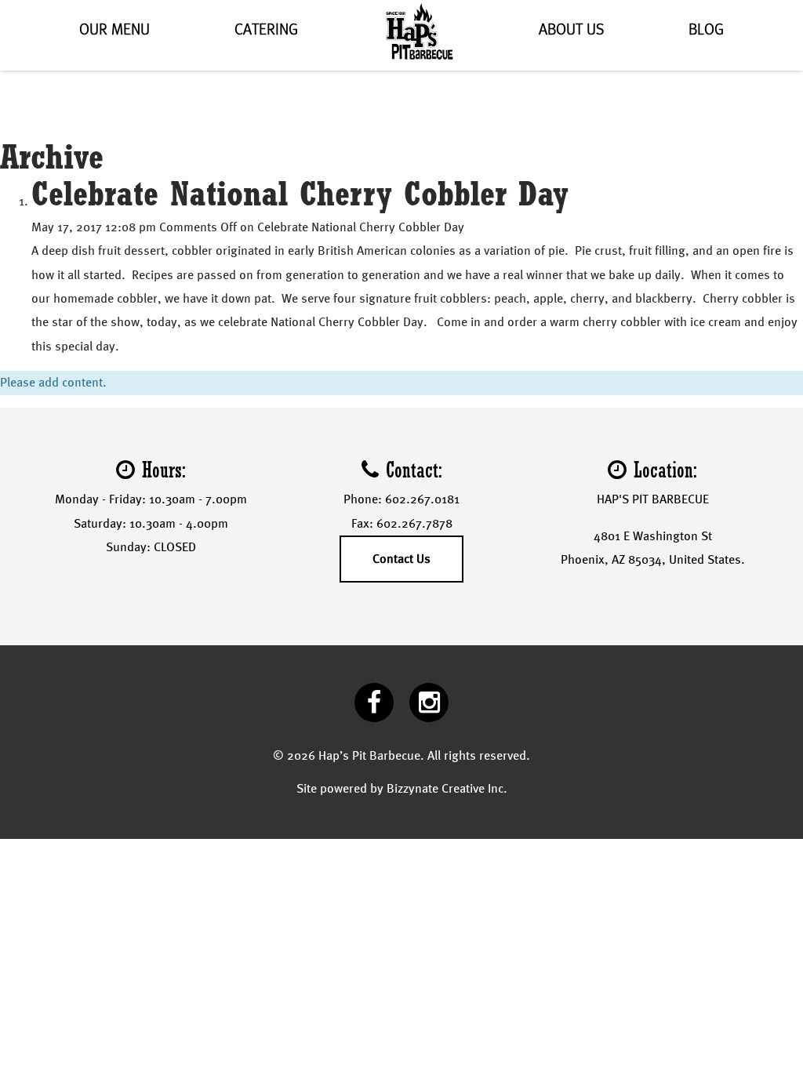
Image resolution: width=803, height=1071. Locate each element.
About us (571, 29)
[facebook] (374, 702)
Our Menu (114, 29)
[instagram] (429, 702)
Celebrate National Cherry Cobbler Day (300, 192)
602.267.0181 (422, 499)
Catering (266, 29)
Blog (706, 29)
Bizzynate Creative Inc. (447, 788)
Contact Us (401, 558)
